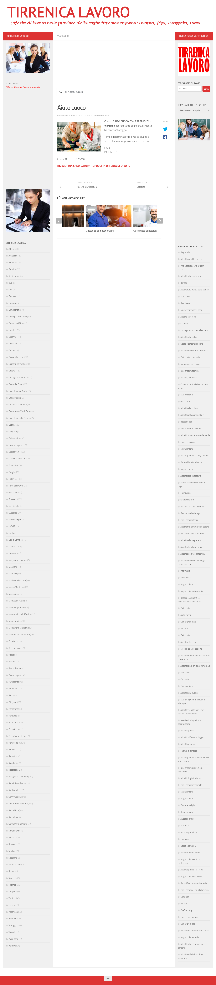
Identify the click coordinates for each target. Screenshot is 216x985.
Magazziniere (186, 449)
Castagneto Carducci (18, 377)
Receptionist (186, 421)
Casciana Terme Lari (18, 364)
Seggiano (13, 857)
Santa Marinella (15, 830)
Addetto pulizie (187, 730)
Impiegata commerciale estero (194, 330)
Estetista (184, 825)
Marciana (13, 573)
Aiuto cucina (185, 615)
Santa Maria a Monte (18, 824)
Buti (10, 282)
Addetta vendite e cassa (191, 259)
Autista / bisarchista (189, 377)
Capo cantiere (186, 686)
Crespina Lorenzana (17, 458)
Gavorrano (13, 492)
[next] (160, 221)
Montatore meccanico (190, 364)
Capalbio (12, 330)
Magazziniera (186, 469)
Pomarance (14, 709)
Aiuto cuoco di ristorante (146, 230)
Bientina (12, 269)
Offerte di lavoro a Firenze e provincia (23, 87)
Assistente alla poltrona (191, 547)
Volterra (12, 945)
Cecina (11, 425)
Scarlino (12, 851)
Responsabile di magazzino (192, 513)
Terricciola (13, 898)
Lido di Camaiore (16, 540)
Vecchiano (13, 912)
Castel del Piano (16, 384)
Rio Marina (13, 749)
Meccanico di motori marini (100, 230)
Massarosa (14, 594)
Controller (184, 679)
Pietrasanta (14, 682)
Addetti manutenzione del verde (195, 435)
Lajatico (12, 533)
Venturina (13, 918)
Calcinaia (12, 296)
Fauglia (12, 472)
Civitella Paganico (16, 445)
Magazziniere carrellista (191, 876)
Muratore (184, 628)
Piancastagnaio (15, 675)
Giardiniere (185, 303)
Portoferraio (14, 742)
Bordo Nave (14, 276)
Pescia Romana (15, 668)
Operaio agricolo (187, 812)
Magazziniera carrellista (191, 310)
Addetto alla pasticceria (190, 276)
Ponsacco (13, 715)
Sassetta (12, 837)
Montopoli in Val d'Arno (19, 634)
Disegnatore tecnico (189, 371)
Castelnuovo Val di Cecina (20, 411)
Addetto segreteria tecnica (192, 553)
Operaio (184, 323)
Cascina (12, 370)
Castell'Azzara (15, 397)
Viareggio (63, 36)
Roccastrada (14, 770)
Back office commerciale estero (194, 883)
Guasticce (13, 512)
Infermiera (185, 571)
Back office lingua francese (192, 533)
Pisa (10, 695)
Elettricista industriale (190, 357)
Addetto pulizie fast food (191, 869)
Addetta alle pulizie (189, 408)
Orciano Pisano (15, 648)
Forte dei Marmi (16, 485)
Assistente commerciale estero (194, 526)
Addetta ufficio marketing (192, 415)
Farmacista (185, 493)
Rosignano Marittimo (18, 776)
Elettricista (185, 296)
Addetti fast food (188, 316)
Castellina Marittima (18, 404)
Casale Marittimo (16, 357)
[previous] (59, 221)
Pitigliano (13, 702)
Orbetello (13, 641)
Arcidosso (13, 255)
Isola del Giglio (15, 519)
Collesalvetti (14, 452)
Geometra (185, 401)
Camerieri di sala (187, 923)
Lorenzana (13, 553)
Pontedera (13, 722)
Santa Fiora (14, 810)
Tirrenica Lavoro (68, 12)
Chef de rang (186, 910)
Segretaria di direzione (190, 428)
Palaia (11, 655)
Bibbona (12, 262)
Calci (10, 289)
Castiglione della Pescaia (20, 418)
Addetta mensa (187, 744)
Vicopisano (13, 939)
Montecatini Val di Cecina (20, 614)
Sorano (12, 871)
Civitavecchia (14, 438)
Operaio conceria (188, 846)
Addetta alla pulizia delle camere (195, 289)
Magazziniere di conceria (191, 591)
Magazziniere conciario (190, 937)
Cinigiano (13, 431)
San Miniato (14, 790)
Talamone (13, 885)
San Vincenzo (15, 797)
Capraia (12, 350)
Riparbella (13, 763)
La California (14, 526)
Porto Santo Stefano (18, 736)
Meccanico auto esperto (191, 649)
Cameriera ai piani (188, 442)
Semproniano (15, 864)
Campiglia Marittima (18, 316)
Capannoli (13, 337)
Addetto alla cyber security (192, 506)
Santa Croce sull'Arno (18, 803)
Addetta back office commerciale (195, 666)
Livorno (12, 546)
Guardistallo (14, 506)
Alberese (13, 249)
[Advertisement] (114, 61)
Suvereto (13, 878)
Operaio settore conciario (191, 343)
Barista (183, 283)
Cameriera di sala (188, 621)
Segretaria (185, 252)
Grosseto (13, 499)
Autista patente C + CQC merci (194, 455)
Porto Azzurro (15, 729)
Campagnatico (15, 310)
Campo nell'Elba (16, 323)
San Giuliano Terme (17, 783)
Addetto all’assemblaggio (192, 737)
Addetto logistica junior (190, 778)
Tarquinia (13, 891)
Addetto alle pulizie (189, 337)
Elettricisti (184, 896)
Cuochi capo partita (188, 917)
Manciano (13, 567)
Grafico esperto (187, 499)
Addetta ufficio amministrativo (194, 350)
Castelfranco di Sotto (18, 391)
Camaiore (13, 303)
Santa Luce (13, 817)
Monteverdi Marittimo (19, 627)
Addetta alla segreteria (190, 540)
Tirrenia (12, 905)
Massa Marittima (16, 587)
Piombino (13, 688)
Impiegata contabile (189, 520)
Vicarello (12, 932)
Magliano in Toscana (18, 560)
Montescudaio (15, 621)
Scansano (13, 844)
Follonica (12, 479)
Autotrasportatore (188, 832)
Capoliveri (13, 343)
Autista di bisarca (188, 642)
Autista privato (187, 819)
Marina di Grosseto (17, 580)
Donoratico (14, 465)
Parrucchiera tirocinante (191, 462)
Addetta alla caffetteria (190, 476)
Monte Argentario (17, 607)
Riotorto (12, 756)
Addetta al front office (190, 852)
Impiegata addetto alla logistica (194, 890)
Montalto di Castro (17, 600)
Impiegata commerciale (191, 785)
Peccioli (12, 661)
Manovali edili (186, 394)
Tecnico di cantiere (188, 751)
